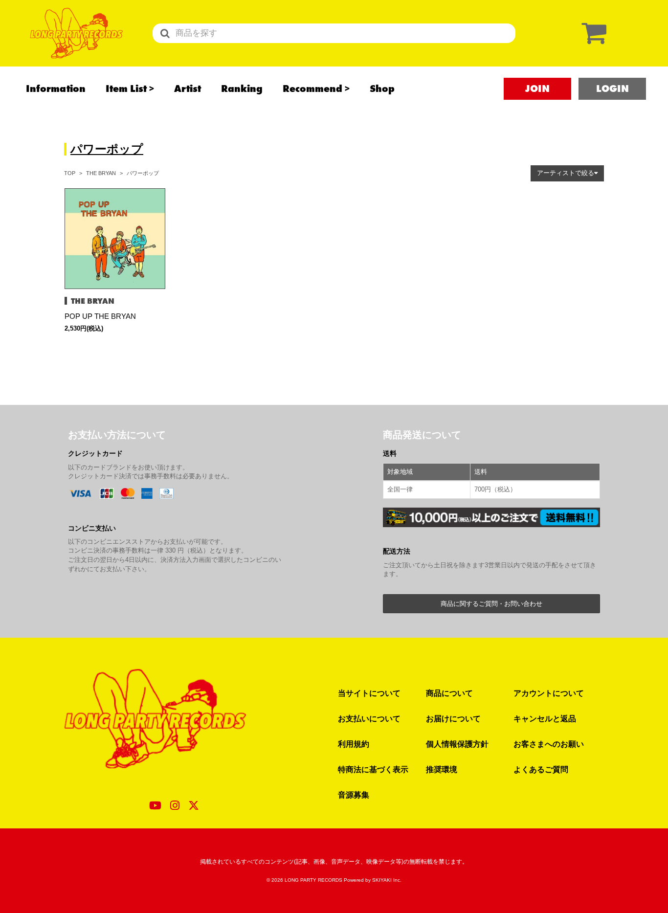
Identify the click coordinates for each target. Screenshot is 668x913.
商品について (449, 693)
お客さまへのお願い (548, 744)
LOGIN (612, 88)
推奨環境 (441, 769)
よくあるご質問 (540, 769)
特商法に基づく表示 (373, 769)
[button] (567, 173)
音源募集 (353, 795)
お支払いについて (369, 718)
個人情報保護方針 (457, 744)
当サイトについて (369, 693)
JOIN (537, 88)
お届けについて (453, 718)
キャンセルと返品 (544, 718)
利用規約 (353, 744)
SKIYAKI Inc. (386, 880)
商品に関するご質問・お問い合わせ (491, 603)
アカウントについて (548, 693)
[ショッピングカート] (591, 33)
